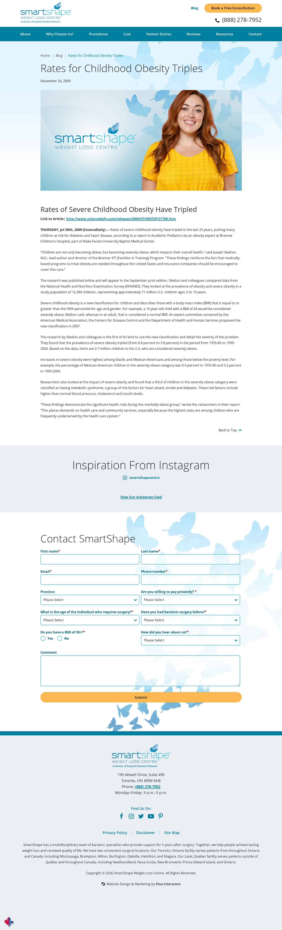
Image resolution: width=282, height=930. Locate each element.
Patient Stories (158, 34)
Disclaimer (145, 832)
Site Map (172, 832)
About (25, 34)
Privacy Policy (115, 832)
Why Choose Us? (59, 34)
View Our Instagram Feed (141, 497)
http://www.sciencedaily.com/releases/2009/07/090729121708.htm (121, 219)
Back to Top (228, 430)
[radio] (46, 639)
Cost (127, 34)
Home (45, 55)
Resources (224, 34)
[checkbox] (90, 639)
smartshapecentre (144, 477)
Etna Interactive (168, 884)
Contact (255, 34)
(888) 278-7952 (147, 786)
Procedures (98, 34)
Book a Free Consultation (233, 8)
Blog (194, 8)
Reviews (193, 34)
